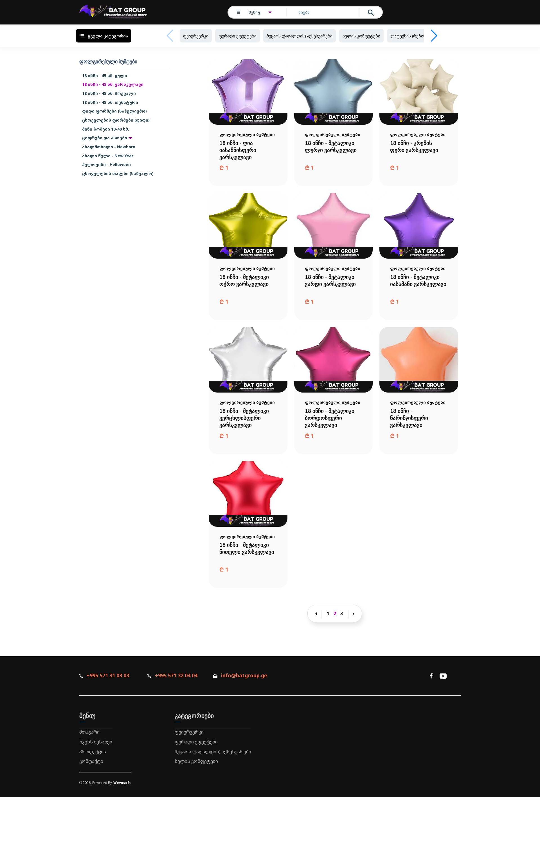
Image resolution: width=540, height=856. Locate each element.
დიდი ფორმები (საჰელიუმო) (114, 111)
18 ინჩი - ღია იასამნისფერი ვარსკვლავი (237, 150)
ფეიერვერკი (195, 36)
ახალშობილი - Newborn (108, 146)
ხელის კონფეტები (361, 36)
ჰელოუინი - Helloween (106, 164)
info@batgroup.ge (244, 675)
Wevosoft (122, 782)
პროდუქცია (92, 752)
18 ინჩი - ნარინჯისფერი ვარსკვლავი (409, 418)
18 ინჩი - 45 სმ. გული (104, 75)
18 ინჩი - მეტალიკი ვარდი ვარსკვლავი (330, 281)
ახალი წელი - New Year (107, 155)
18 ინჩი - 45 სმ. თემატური (110, 102)
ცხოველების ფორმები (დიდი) (116, 120)
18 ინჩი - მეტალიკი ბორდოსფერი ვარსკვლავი (329, 418)
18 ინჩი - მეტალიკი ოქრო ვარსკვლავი (244, 281)
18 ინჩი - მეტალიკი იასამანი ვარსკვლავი (418, 281)
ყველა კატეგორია (108, 36)
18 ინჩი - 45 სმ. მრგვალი (109, 93)
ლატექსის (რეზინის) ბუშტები (420, 36)
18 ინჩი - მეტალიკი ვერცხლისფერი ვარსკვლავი (244, 418)
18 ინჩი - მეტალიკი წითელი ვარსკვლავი (246, 549)
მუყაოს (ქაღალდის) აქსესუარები (299, 36)
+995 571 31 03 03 (108, 675)
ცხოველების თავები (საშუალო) (118, 173)
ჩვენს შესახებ (95, 742)
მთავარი (89, 732)
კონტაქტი (91, 761)
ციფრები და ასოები (104, 137)
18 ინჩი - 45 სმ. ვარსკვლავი (112, 84)
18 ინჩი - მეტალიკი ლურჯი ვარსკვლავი (331, 147)
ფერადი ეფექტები (237, 36)
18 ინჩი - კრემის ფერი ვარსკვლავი (414, 147)
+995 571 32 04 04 (176, 675)
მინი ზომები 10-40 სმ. (105, 129)
